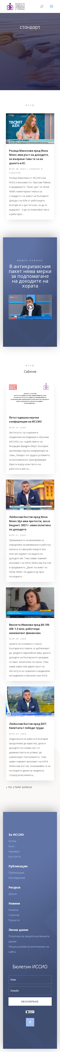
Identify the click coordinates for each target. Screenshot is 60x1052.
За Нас (12, 841)
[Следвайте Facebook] (30, 1022)
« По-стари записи (19, 787)
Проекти (14, 920)
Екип (11, 846)
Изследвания (16, 878)
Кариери (13, 851)
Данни (12, 894)
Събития (13, 915)
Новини (13, 910)
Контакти (14, 856)
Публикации (16, 872)
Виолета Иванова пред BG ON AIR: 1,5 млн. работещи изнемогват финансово (29, 629)
